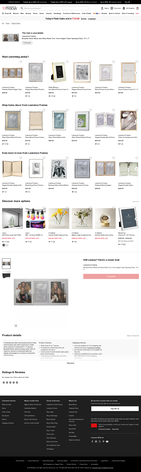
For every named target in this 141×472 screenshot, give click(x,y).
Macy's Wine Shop (52, 423)
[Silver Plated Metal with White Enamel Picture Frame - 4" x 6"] (59, 120)
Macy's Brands (51, 419)
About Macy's (73, 404)
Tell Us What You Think (53, 445)
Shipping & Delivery (8, 423)
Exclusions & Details (104, 429)
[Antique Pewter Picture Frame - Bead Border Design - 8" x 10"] (82, 168)
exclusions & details (93, 348)
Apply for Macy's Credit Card (32, 404)
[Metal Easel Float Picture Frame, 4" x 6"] (35, 168)
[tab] (6, 263)
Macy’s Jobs (72, 425)
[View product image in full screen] (16, 326)
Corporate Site (73, 412)
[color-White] (7, 245)
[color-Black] (3, 245)
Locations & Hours (52, 408)
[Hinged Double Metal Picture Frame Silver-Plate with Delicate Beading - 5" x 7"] (105, 120)
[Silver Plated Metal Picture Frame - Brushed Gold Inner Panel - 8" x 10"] (12, 120)
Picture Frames (16, 23)
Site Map (71, 432)
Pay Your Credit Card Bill (31, 423)
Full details (27, 43)
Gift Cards (27, 412)
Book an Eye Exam (52, 441)
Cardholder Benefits (30, 408)
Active (83, 18)
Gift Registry (50, 449)
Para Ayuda (5, 415)
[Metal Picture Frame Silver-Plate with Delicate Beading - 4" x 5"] (105, 72)
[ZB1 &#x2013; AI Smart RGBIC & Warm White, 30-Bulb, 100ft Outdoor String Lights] (35, 218)
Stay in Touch (51, 430)
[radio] (3, 245)
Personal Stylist (51, 427)
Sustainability (72, 436)
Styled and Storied (74, 440)
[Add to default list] (21, 62)
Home (7, 23)
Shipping (97, 360)
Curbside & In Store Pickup (54, 404)
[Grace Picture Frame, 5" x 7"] (128, 72)
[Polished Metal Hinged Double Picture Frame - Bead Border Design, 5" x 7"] (105, 168)
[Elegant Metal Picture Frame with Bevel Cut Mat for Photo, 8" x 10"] (82, 72)
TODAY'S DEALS (14, 2)
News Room (72, 429)
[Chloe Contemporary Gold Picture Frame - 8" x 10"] (128, 120)
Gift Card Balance (29, 415)
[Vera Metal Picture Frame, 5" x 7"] (59, 72)
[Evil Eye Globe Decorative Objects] (105, 218)
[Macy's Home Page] (9, 8)
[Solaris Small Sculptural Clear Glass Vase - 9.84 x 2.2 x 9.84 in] (59, 218)
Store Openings (51, 438)
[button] (35, 293)
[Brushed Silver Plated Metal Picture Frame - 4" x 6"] (59, 168)
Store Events (50, 434)
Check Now (115, 429)
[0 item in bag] (137, 8)
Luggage (92, 18)
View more (70, 363)
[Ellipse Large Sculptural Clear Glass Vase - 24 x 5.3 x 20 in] (82, 218)
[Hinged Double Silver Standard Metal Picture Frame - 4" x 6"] (128, 168)
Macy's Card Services (30, 419)
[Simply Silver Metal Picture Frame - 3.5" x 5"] (35, 72)
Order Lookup (6, 412)
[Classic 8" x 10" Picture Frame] (128, 218)
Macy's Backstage (52, 415)
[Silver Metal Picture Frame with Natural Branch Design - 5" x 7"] (35, 120)
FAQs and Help (6, 404)
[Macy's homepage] (3, 23)
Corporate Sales (73, 408)
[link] (12, 90)
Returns (76, 362)
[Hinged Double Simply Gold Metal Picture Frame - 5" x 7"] (12, 168)
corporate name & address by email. (102, 467)
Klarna (4, 408)
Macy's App (50, 412)
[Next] (136, 72)
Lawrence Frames (29, 36)
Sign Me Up (115, 408)
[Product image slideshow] (41, 293)
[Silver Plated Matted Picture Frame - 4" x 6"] (82, 120)
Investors (71, 415)
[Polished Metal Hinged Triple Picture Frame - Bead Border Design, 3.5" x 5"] (12, 72)
